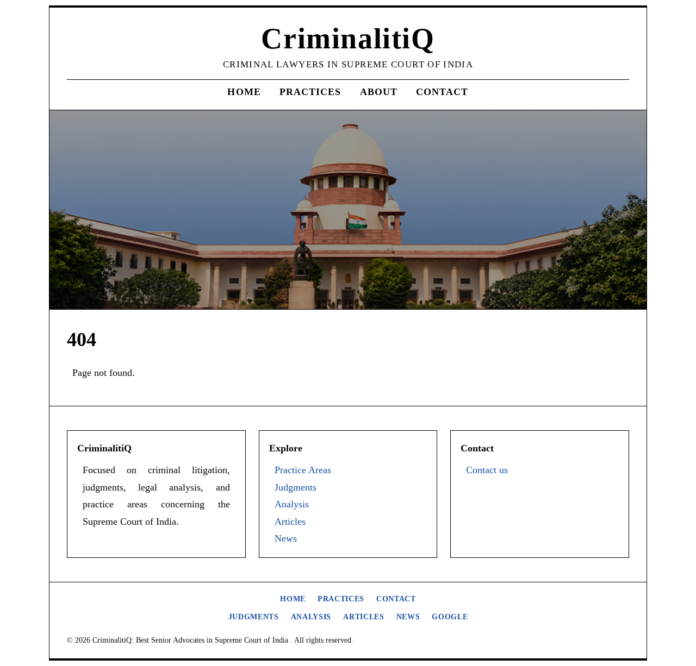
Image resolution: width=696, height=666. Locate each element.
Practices (310, 91)
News (286, 538)
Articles (290, 521)
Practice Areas (303, 469)
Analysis (292, 504)
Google (450, 617)
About (378, 91)
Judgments (295, 487)
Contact (442, 91)
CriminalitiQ (347, 38)
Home (243, 91)
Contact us (487, 469)
